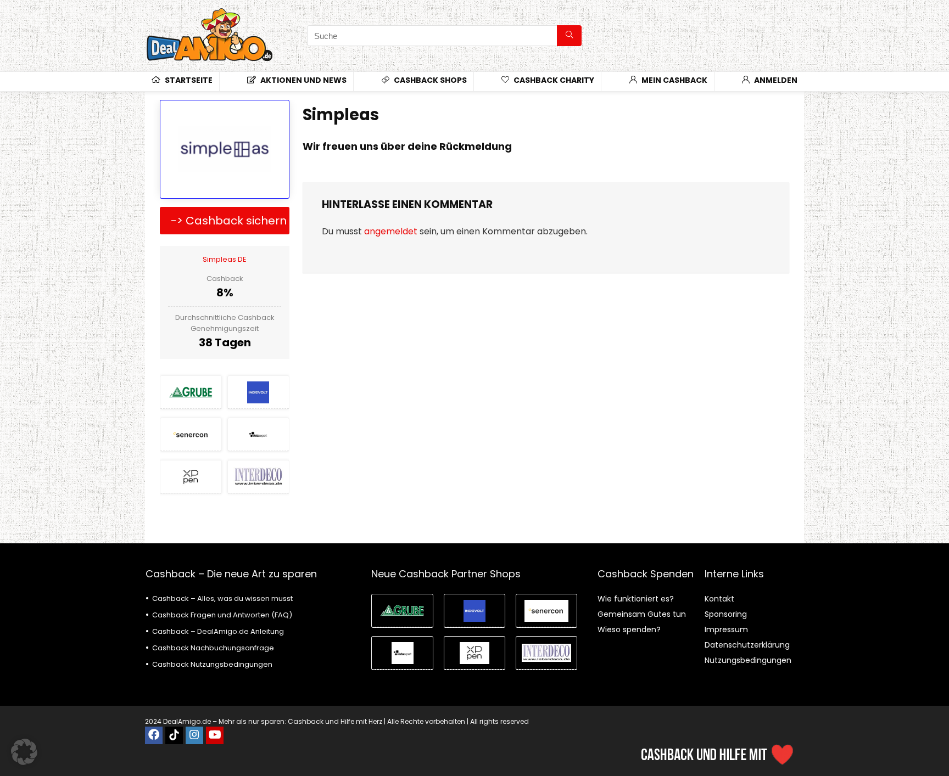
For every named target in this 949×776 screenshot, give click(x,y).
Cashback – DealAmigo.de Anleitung (218, 631)
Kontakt (719, 598)
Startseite (188, 80)
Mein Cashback (673, 80)
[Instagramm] (194, 735)
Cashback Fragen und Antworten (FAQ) (222, 615)
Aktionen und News (303, 80)
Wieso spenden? (629, 629)
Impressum (726, 629)
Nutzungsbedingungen (748, 660)
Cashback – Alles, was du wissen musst (222, 598)
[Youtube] (215, 735)
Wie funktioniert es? (636, 598)
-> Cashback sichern (229, 220)
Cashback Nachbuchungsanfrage (213, 648)
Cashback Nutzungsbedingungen (212, 664)
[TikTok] (174, 735)
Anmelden (774, 80)
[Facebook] (154, 735)
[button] (24, 752)
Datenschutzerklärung (747, 644)
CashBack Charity (553, 80)
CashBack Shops (429, 80)
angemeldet (390, 231)
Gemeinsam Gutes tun (642, 614)
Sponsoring (726, 614)
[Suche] (569, 35)
